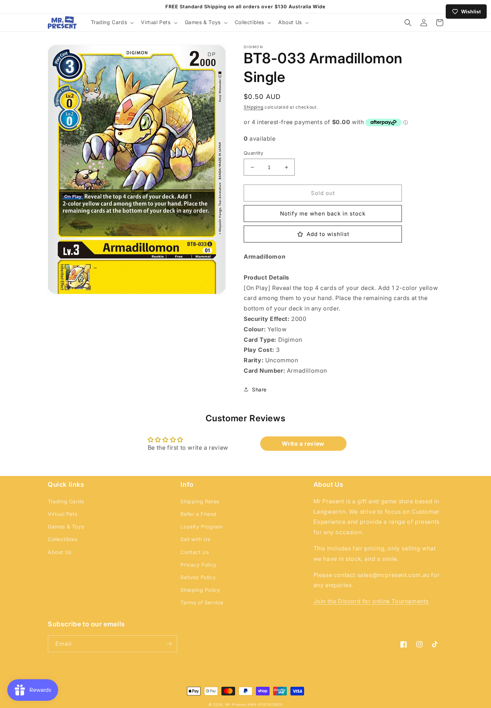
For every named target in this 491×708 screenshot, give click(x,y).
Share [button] (259, 389)
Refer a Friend (198, 514)
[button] (112, 22)
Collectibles (62, 539)
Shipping (253, 107)
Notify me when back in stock (323, 213)
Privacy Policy (198, 565)
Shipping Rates (199, 501)
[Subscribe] (169, 643)
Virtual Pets (62, 514)
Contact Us (194, 552)
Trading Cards (66, 501)
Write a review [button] (303, 443)
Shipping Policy (200, 590)
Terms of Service (202, 602)
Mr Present (236, 704)
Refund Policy (198, 577)
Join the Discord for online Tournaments (371, 601)
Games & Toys (66, 526)
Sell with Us (195, 539)
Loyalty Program (201, 526)
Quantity (253, 153)
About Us (60, 552)
